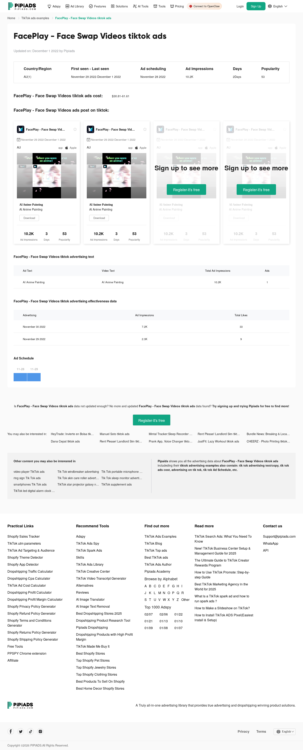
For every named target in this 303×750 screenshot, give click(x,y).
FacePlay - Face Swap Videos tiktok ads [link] (83, 18)
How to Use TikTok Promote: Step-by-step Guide (222, 574)
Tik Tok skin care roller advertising (79, 478)
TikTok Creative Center (93, 571)
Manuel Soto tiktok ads (114, 434)
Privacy (243, 731)
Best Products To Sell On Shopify (100, 681)
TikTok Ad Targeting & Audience (31, 550)
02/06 (164, 614)
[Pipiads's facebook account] (10, 731)
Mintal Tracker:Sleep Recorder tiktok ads (173, 434)
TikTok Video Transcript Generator (101, 578)
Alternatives (84, 585)
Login (240, 6)
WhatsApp (270, 543)
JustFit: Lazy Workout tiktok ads (218, 441)
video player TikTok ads (29, 471)
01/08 (164, 627)
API (265, 550)
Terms (261, 731)
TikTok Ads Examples (160, 536)
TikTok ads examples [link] (35, 18)
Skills (80, 557)
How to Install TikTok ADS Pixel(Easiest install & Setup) (224, 617)
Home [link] (11, 18)
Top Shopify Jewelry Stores (96, 667)
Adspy (80, 536)
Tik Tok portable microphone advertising (123, 471)
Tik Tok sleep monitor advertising (122, 478)
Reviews (82, 592)
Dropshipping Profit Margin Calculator (34, 599)
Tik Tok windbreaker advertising (78, 471)
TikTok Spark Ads (89, 550)
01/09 (148, 627)
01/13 (164, 621)
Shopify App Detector (23, 564)
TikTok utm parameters (24, 543)
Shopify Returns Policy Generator (31, 632)
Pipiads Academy (157, 571)
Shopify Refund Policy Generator (31, 613)
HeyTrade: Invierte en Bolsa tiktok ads (75, 434)
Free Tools (15, 646)
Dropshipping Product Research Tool (103, 620)
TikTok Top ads (155, 550)
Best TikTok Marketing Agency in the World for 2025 (221, 586)
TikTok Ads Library (89, 564)
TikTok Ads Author (157, 564)
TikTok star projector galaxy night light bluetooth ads (79, 484)
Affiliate (12, 660)
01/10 (178, 621)
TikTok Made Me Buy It (92, 646)
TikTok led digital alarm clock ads (35, 491)
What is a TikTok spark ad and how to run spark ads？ (222, 598)
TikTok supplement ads (116, 484)
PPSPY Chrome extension (26, 653)
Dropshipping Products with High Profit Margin (104, 637)
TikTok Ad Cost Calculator (26, 585)
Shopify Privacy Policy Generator (31, 606)
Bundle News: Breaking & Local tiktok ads (271, 434)
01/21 (148, 621)
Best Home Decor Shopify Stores (100, 688)
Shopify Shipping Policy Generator (32, 639)
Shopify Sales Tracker (23, 536)
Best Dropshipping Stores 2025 (99, 613)
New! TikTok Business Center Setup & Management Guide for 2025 (223, 551)
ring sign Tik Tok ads (27, 478)
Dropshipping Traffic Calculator (30, 571)
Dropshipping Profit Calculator (29, 592)
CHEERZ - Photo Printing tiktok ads (270, 441)
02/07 (148, 614)
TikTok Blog (153, 543)
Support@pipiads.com (279, 536)
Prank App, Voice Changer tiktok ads (172, 441)
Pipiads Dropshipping (92, 627)
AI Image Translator (90, 599)
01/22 (178, 614)
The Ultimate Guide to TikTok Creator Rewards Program (222, 562)
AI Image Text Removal (93, 606)
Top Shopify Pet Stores (93, 660)
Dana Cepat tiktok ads (65, 441)
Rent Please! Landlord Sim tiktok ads (222, 434)
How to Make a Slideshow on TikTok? (222, 608)
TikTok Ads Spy (87, 543)
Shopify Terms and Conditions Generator (29, 623)
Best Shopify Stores (90, 653)
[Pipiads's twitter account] (20, 731)
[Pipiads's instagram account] (40, 731)
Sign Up (256, 6)
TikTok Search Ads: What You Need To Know (223, 539)
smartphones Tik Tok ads (30, 484)
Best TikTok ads (156, 557)
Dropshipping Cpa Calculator (28, 578)
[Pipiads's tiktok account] (30, 731)
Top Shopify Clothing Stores (96, 674)
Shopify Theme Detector (25, 557)
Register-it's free (186, 189)
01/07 (178, 627)
